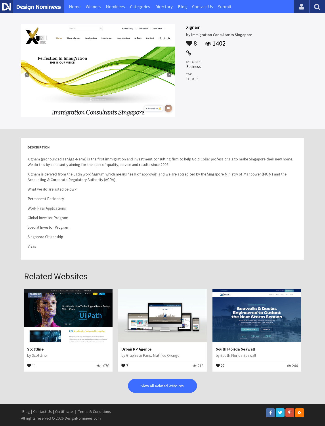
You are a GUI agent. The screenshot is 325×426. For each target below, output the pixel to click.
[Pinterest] (289, 412)
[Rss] (299, 412)
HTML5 (192, 78)
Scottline (35, 349)
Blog (182, 6)
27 (222, 365)
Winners (93, 6)
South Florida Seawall (235, 349)
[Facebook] (270, 412)
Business (193, 66)
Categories (140, 6)
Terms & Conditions (94, 411)
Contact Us (202, 6)
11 (33, 365)
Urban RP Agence (136, 349)
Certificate (64, 411)
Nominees (115, 6)
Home (74, 6)
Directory (164, 6)
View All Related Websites (162, 385)
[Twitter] (280, 412)
